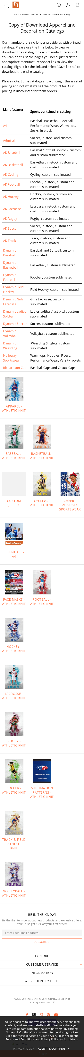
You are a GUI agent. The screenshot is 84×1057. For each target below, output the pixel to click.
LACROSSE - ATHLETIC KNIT (14, 696)
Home (16, 14)
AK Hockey (11, 197)
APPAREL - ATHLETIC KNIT (14, 408)
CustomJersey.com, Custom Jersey (39, 998)
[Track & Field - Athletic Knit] (14, 823)
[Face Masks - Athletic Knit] (14, 582)
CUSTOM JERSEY (14, 503)
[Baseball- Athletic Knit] (14, 436)
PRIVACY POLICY (23, 1048)
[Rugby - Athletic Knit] (14, 724)
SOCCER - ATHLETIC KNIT (14, 790)
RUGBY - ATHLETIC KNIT (14, 743)
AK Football (11, 184)
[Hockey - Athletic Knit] (14, 630)
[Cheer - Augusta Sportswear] (70, 484)
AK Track (9, 241)
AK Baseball (11, 153)
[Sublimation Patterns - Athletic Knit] (42, 771)
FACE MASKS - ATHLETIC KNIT (14, 601)
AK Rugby (10, 218)
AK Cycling (10, 174)
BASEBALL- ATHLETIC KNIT (14, 456)
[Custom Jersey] (14, 484)
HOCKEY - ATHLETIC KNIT (14, 648)
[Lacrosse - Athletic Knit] (14, 677)
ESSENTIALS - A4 (14, 554)
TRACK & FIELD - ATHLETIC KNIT (14, 843)
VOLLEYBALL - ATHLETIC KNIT (14, 893)
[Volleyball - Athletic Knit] (14, 874)
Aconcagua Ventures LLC (42, 1002)
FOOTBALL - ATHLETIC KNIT (42, 601)
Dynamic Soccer (15, 324)
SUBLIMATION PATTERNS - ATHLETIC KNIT (42, 792)
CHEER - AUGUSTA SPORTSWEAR (70, 505)
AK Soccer (10, 228)
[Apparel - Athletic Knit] (14, 389)
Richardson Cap (14, 368)
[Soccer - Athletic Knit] (14, 771)
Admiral (9, 140)
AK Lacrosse (12, 209)
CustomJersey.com (16, 5)
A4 (5, 126)
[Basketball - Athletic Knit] (42, 436)
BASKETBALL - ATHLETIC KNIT (42, 456)
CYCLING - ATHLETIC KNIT (42, 503)
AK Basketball (13, 165)
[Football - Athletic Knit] (42, 582)
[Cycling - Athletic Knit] (42, 484)
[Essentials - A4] (14, 535)
